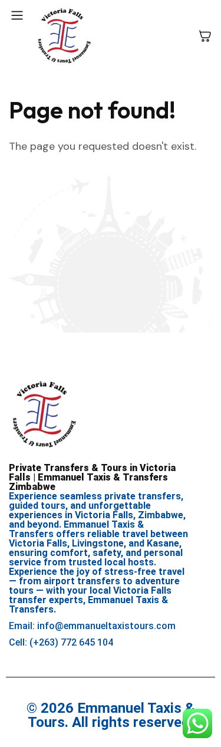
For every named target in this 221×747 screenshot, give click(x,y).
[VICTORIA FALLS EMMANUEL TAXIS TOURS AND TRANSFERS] (64, 36)
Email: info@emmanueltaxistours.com (92, 625)
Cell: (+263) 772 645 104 (61, 642)
